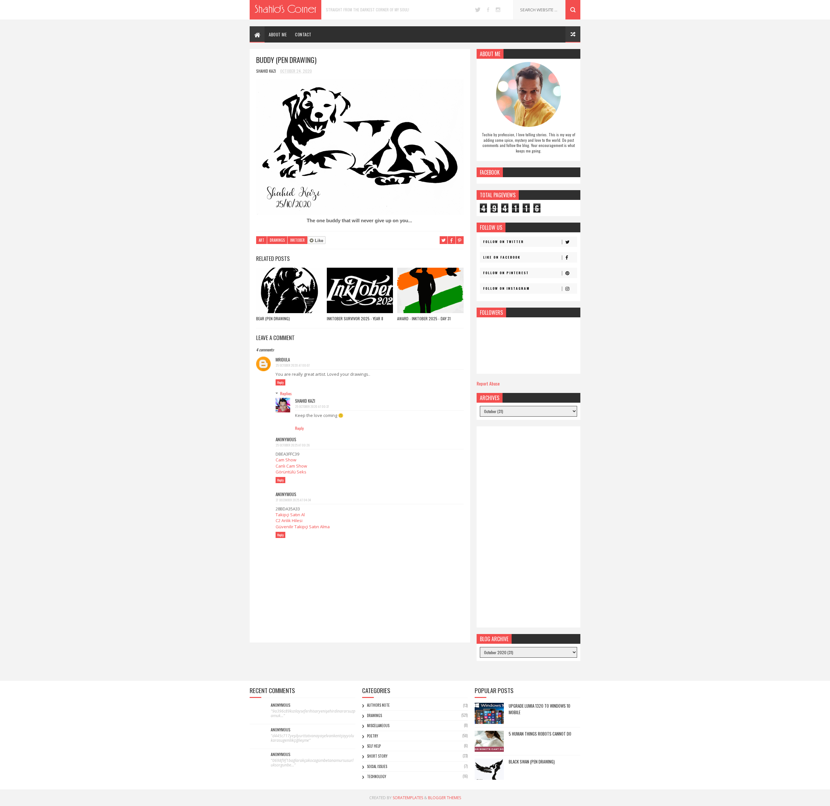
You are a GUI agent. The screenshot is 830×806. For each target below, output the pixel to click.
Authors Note (378, 705)
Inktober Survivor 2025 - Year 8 (355, 318)
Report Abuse (488, 383)
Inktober (297, 240)
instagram (498, 9)
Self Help (374, 746)
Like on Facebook (501, 257)
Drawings (277, 240)
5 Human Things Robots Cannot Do (540, 733)
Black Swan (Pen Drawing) (532, 761)
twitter (477, 9)
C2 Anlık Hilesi (289, 520)
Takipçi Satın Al (290, 515)
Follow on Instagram (506, 288)
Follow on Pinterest (506, 272)
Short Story (377, 756)
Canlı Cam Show (291, 466)
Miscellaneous (378, 725)
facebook (488, 9)
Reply (280, 382)
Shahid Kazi (305, 400)
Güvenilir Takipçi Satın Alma (303, 527)
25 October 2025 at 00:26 (293, 445)
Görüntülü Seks (291, 472)
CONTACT (303, 34)
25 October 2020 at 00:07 (293, 365)
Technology (376, 776)
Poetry (372, 736)
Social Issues (377, 766)
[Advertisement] (528, 527)
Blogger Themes (444, 797)
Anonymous (280, 705)
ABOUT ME (278, 34)
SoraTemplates (408, 797)
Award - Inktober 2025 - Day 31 (424, 318)
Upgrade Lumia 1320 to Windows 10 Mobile (539, 708)
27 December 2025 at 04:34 (293, 499)
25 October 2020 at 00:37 (312, 406)
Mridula (283, 359)
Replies (286, 393)
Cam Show (286, 460)
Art (261, 240)
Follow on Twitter (503, 241)
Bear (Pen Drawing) (273, 318)
